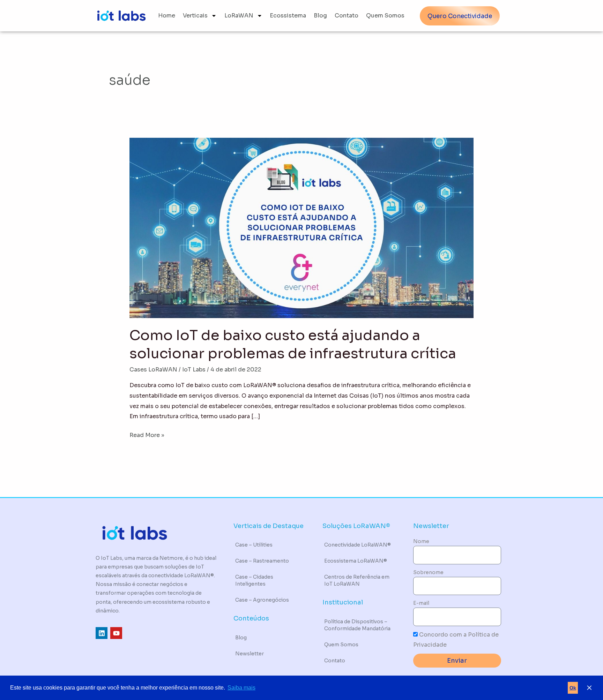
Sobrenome (428, 572)
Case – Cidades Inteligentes (254, 580)
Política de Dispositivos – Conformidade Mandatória (357, 625)
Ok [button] (573, 688)
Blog (320, 15)
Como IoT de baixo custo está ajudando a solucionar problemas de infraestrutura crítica (292, 344)
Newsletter (249, 653)
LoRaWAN (238, 15)
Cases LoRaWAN (153, 369)
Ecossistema (288, 15)
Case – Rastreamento (262, 561)
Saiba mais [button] (241, 688)
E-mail (421, 603)
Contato (346, 15)
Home (166, 15)
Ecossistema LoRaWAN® (355, 561)
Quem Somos (385, 15)
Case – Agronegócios (262, 600)
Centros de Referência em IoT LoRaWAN (356, 580)
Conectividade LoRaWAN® (357, 545)
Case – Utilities (254, 545)
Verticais (195, 15)
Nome (421, 541)
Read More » (146, 434)
